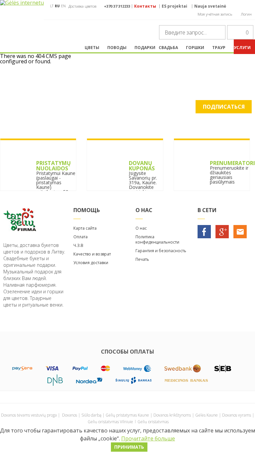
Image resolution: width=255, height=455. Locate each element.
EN (63, 6)
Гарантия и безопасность (160, 251)
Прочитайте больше (148, 438)
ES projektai (174, 6)
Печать (142, 259)
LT (51, 6)
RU (57, 6)
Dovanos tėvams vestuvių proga (29, 415)
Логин (246, 14)
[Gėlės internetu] (22, 19)
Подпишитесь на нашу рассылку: (127, 91)
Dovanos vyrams (236, 415)
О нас (141, 228)
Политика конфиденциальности (157, 239)
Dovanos (69, 415)
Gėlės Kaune (206, 415)
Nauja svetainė (210, 6)
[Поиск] (218, 32)
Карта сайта (85, 228)
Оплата (80, 237)
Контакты (145, 6)
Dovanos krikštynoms (172, 415)
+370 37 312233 (117, 6)
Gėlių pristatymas (153, 422)
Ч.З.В (78, 245)
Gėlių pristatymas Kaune (127, 415)
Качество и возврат (92, 254)
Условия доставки (90, 262)
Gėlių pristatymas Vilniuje (110, 422)
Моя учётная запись (215, 14)
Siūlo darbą (91, 415)
